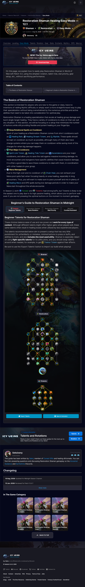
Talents (32, 43)
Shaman (23, 15)
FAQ (23, 574)
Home (4, 15)
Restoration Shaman (34, 15)
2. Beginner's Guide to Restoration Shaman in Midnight (62, 90)
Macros (79, 43)
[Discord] (36, 35)
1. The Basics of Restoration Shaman (20, 90)
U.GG (9, 579)
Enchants (58, 43)
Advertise (18, 574)
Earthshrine (20, 464)
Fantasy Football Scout (55, 579)
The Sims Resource (18, 579)
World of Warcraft (13, 15)
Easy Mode (24, 43)
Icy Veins (6, 561)
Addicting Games (31, 579)
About (5, 574)
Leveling (15, 43)
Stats (52, 43)
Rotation (40, 43)
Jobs (43, 574)
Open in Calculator (62, 416)
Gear (46, 43)
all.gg (5, 579)
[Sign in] (74, 2)
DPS (73, 43)
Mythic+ (67, 43)
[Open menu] (81, 2)
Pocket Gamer (42, 579)
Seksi (31, 458)
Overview (7, 43)
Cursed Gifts (48, 458)
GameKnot (66, 579)
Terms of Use (36, 574)
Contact (10, 574)
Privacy (28, 574)
